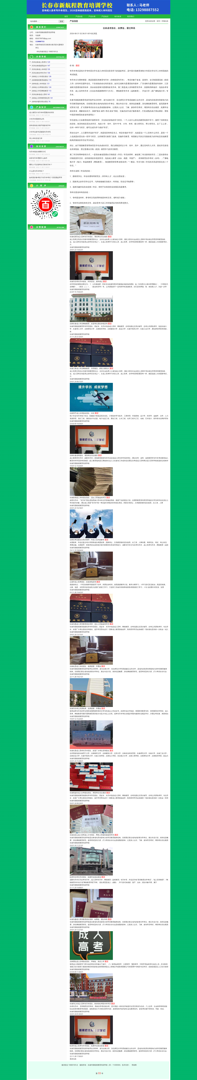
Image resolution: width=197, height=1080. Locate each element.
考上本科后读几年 (35, 138)
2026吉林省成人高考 (39, 94)
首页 (66, 16)
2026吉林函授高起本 (39, 66)
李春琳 (134, 1065)
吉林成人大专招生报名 (40, 76)
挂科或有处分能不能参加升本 (40, 125)
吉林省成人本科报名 (39, 83)
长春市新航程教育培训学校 (79, 247)
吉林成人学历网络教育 (40, 91)
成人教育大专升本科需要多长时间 (41, 112)
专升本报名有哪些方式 (37, 151)
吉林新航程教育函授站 (40, 80)
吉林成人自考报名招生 (40, 87)
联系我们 (130, 16)
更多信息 (73, 1059)
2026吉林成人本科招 (39, 69)
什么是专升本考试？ (36, 171)
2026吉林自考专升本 (39, 73)
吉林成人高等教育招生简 (41, 98)
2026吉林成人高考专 (39, 62)
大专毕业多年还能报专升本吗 (40, 132)
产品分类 (92, 16)
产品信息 (79, 16)
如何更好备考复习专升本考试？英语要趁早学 (45, 177)
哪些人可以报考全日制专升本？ (40, 164)
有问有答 (117, 16)
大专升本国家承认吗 (36, 119)
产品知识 (104, 16)
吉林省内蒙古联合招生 (40, 101)
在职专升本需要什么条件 (38, 158)
